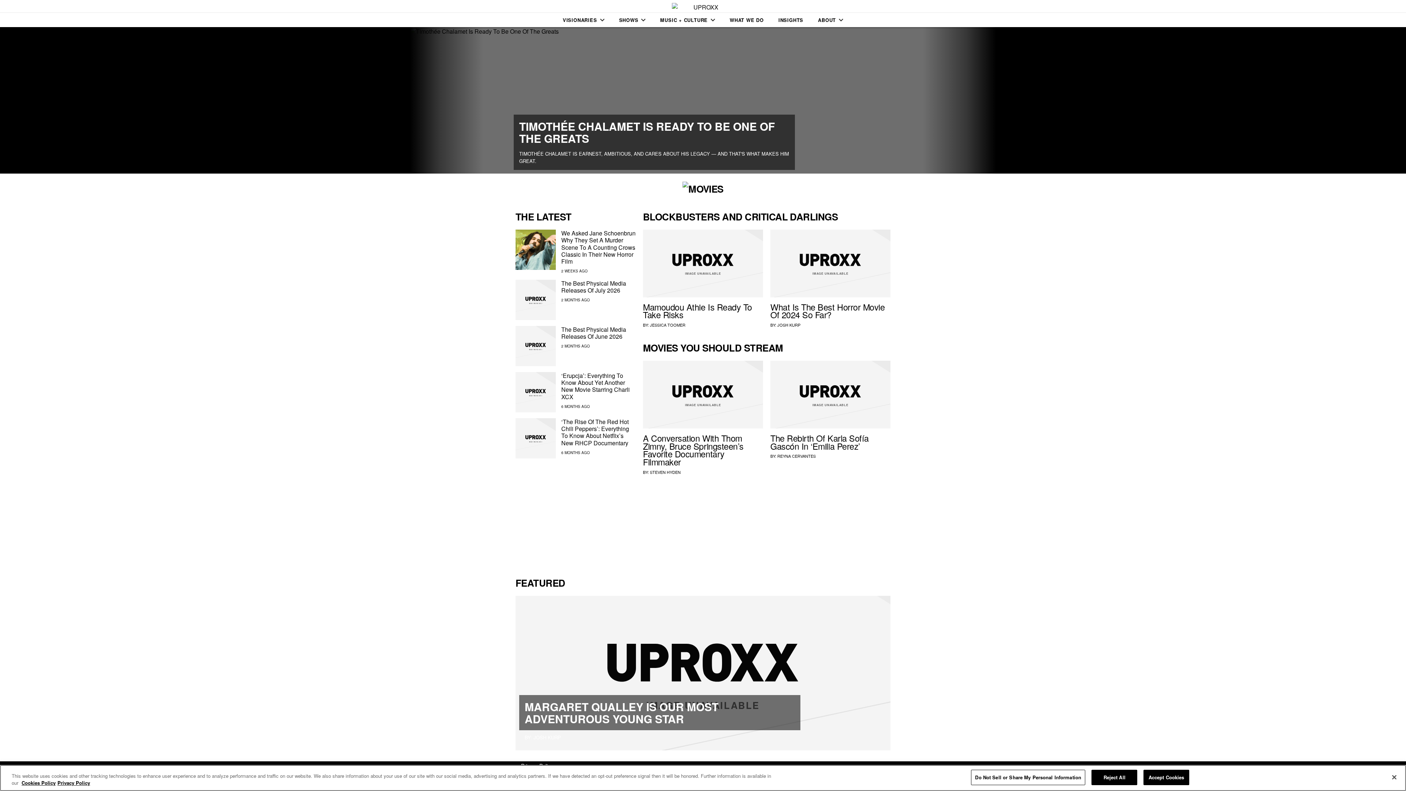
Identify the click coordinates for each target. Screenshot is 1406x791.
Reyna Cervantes (796, 456)
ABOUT (827, 19)
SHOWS (629, 19)
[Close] (1394, 777)
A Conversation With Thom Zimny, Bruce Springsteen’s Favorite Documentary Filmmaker (693, 450)
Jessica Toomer (667, 325)
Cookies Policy (39, 783)
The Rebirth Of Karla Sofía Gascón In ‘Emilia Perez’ (819, 442)
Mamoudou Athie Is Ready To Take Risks (697, 311)
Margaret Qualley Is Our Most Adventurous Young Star (621, 713)
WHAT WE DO (747, 19)
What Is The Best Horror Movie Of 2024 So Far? (827, 311)
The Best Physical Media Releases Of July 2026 (593, 286)
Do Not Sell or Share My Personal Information (1028, 777)
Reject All (1115, 777)
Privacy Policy (73, 783)
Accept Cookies (1166, 777)
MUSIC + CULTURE (684, 19)
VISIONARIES (580, 19)
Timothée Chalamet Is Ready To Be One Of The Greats (647, 132)
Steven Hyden (665, 472)
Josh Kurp (788, 325)
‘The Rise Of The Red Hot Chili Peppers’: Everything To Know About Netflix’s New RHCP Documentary (595, 432)
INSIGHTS (790, 19)
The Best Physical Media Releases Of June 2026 (593, 333)
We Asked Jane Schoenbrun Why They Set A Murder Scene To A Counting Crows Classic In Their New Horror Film (598, 247)
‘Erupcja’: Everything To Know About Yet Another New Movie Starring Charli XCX (595, 386)
